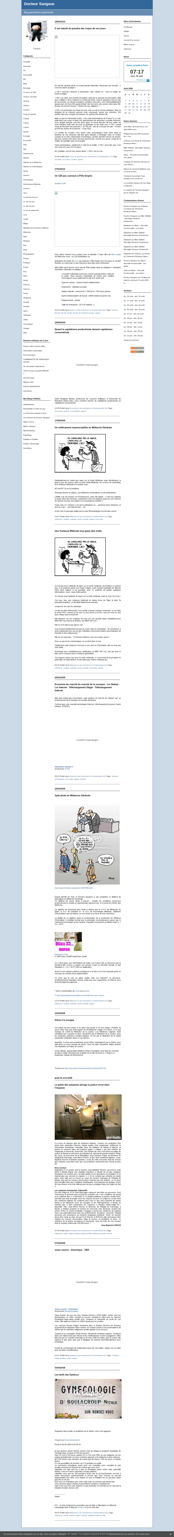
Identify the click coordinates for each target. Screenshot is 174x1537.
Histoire (26, 158)
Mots (25, 237)
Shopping (27, 298)
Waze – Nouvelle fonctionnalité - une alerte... (135, 263)
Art (24, 70)
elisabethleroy (28, 404)
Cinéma (26, 101)
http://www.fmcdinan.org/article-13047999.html (74, 888)
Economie (27, 140)
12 (137, 104)
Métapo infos (28, 382)
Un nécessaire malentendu (33, 366)
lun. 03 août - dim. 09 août (134, 309)
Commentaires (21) (100, 1513)
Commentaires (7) (105, 156)
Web (25, 333)
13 (141, 104)
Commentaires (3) (100, 1001)
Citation (26, 105)
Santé (25, 280)
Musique (26, 241)
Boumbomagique (71, 1311)
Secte (25, 293)
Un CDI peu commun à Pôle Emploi (73, 176)
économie (66, 159)
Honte (25, 171)
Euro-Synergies (29, 355)
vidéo (69, 1358)
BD (24, 79)
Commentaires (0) (98, 776)
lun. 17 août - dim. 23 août (134, 301)
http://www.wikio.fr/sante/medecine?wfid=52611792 (85, 1068)
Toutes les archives (131, 340)
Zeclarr (80, 1507)
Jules (126, 270)
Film (24, 149)
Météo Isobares (29, 426)
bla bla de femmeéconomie (83, 313)
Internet (26, 188)
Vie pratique (28, 324)
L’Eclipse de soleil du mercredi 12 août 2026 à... (137, 280)
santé (79, 519)
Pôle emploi (116, 254)
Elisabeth (127, 225)
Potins (25, 267)
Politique (26, 263)
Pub (25, 272)
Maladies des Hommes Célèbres (35, 228)
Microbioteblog (29, 431)
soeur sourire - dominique (66, 1309)
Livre (25, 215)
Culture (26, 123)
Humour (26, 175)
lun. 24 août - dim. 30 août (134, 296)
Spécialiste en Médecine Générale (72, 795)
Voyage (26, 328)
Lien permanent (90, 156)
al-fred (67, 769)
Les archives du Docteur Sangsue (36, 418)
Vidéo (25, 320)
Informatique (28, 180)
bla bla (57, 313)
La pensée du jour (30, 197)
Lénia (77, 991)
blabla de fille (100, 1515)
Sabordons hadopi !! (64, 767)
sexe (76, 261)
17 (129, 107)
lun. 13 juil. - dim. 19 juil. (133, 322)
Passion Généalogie (31, 444)
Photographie (28, 254)
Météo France (28, 422)
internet (115, 776)
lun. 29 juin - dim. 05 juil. (133, 331)
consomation (75, 411)
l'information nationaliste (32, 351)
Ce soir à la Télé (29, 92)
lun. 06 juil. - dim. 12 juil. (133, 327)
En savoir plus (142, 1534)
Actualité (26, 62)
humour (115, 310)
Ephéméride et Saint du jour (34, 409)
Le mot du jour (29, 202)
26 (137, 110)
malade (66, 519)
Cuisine (26, 119)
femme (109, 1233)
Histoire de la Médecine (32, 162)
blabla (77, 1233)
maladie (73, 519)
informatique (59, 779)
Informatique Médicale (32, 184)
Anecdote (27, 66)
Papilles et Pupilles (30, 439)
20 (141, 107)
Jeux (25, 193)
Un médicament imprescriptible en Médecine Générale (83, 427)
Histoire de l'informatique (32, 167)
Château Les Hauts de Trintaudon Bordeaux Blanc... (136, 208)
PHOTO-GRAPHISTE (31, 386)
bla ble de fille (66, 313)
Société (26, 302)
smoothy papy (28, 378)
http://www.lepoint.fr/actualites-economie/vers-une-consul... (81, 995)
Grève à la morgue (64, 1020)
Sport (25, 311)
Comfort (26, 110)
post (87, 991)
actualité (58, 159)
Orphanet (127, 49)
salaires (91, 1515)
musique (115, 1355)
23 (126, 110)
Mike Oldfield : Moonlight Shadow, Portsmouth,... (137, 218)
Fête (25, 145)
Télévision (27, 315)
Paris (25, 250)
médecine (58, 519)
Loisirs (25, 219)
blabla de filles (86, 1233)
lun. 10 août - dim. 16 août (134, 305)
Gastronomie (28, 153)
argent (80, 159)
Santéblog (27, 448)
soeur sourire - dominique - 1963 (72, 1250)
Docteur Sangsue (39, 4)
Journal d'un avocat (131, 40)
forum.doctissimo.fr (72, 1440)
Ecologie (26, 136)
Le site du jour (28, 206)
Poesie (26, 258)
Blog (25, 84)
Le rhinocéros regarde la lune (34, 413)
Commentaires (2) (98, 310)
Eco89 (63, 183)
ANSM (126, 31)
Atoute (126, 36)
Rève (25, 276)
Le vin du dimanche (31, 210)
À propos (36, 49)
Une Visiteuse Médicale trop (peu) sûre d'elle (78, 531)
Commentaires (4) (100, 665)
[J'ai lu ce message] (170, 1534)
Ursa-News (27, 391)
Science (26, 285)
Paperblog (27, 435)
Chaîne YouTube (30, 97)
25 (133, 110)
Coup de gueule (29, 114)
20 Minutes (128, 27)
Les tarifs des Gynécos (67, 1374)
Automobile (27, 75)
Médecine (27, 232)
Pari (24, 245)
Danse (25, 132)
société (74, 159)
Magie (25, 223)
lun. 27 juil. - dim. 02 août (134, 314)
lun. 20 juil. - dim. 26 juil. (133, 318)
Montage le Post (61, 954)
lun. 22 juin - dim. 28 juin (133, 336)
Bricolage (27, 88)
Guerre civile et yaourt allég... (34, 346)
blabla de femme (99, 1233)
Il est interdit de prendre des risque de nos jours (80, 28)
